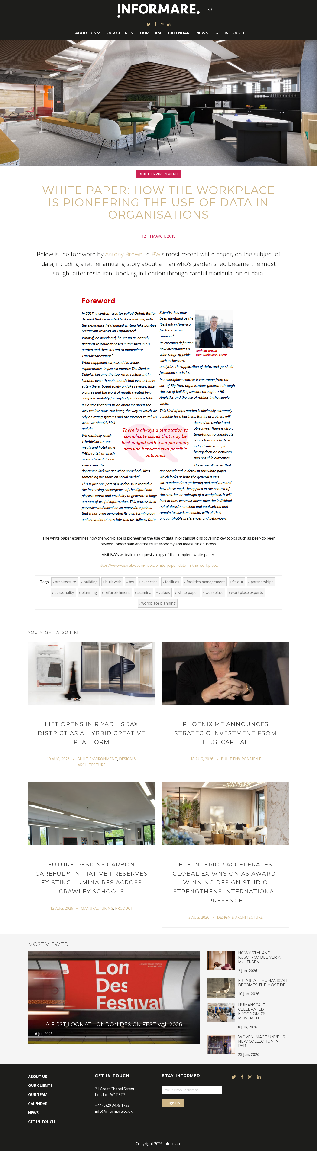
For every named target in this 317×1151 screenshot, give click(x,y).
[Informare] (158, 9)
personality (64, 592)
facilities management (206, 581)
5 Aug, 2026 (198, 917)
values (164, 592)
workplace (214, 592)
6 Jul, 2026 (44, 1033)
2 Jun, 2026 (247, 970)
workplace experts (247, 592)
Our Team (150, 33)
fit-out (237, 581)
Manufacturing (97, 908)
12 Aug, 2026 (61, 908)
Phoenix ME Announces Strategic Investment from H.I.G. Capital (225, 733)
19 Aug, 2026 (58, 758)
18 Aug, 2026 (201, 758)
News (202, 33)
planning (89, 592)
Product (124, 908)
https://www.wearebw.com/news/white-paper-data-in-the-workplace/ (158, 565)
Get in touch (229, 33)
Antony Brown (123, 254)
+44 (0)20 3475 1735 (112, 1105)
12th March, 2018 (158, 236)
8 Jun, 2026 (247, 1027)
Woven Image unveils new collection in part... (261, 1041)
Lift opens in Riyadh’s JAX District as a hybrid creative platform (92, 733)
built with (113, 581)
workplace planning (158, 603)
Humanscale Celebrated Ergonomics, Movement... (252, 1012)
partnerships (262, 581)
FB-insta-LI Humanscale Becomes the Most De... (263, 982)
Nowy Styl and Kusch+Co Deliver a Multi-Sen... (259, 957)
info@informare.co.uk (114, 1111)
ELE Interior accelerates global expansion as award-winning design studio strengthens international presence (225, 882)
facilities (172, 581)
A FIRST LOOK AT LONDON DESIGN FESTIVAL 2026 (114, 1024)
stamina (144, 592)
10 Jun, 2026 (248, 993)
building (91, 581)
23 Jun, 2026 (248, 1054)
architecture (65, 581)
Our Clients (120, 33)
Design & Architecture (240, 917)
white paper (187, 592)
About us (85, 33)
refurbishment (117, 592)
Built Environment (158, 174)
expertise (149, 581)
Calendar (178, 33)
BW (156, 254)
